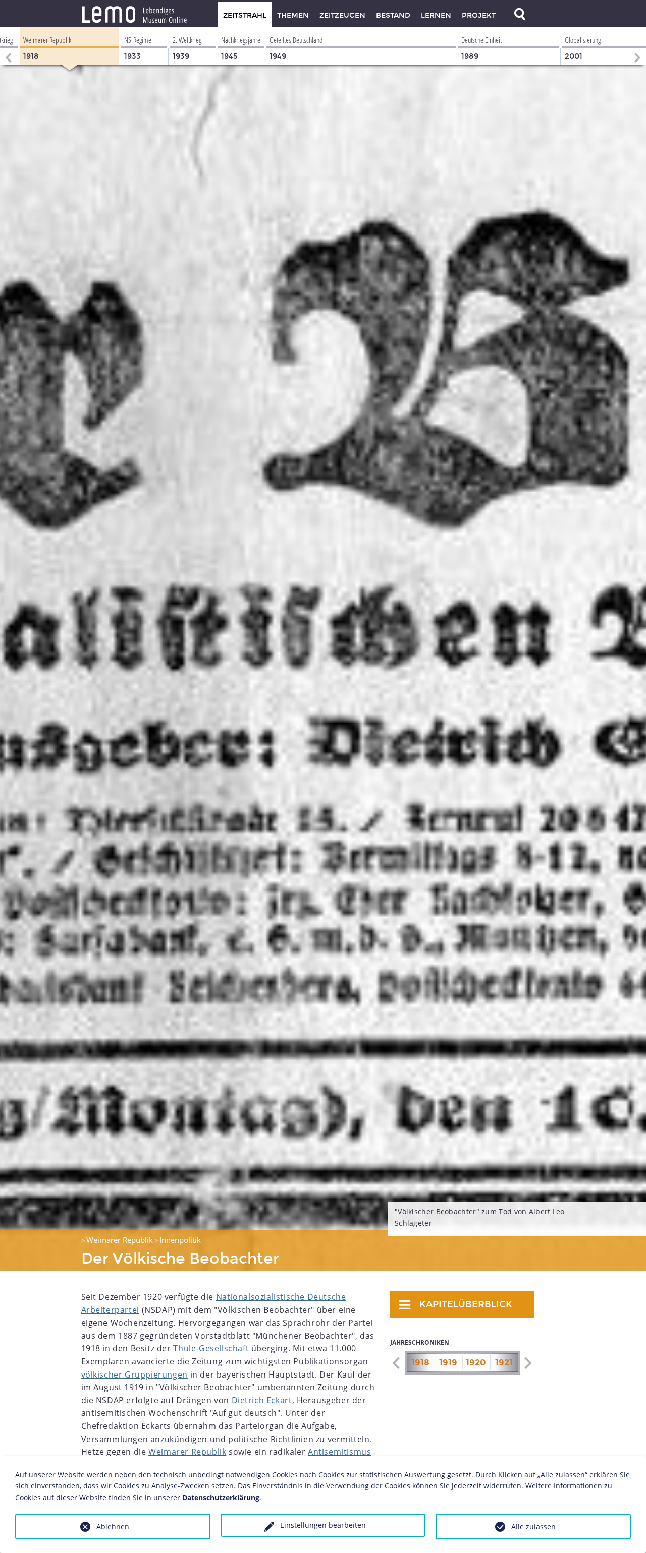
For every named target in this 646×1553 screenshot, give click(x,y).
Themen (293, 15)
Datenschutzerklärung (220, 1497)
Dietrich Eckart (262, 1400)
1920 (476, 1362)
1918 (420, 1362)
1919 (448, 1362)
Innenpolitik (180, 1240)
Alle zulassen (533, 1526)
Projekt (479, 15)
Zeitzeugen (342, 15)
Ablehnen (112, 1526)
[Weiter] (638, 46)
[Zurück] (7, 46)
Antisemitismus (339, 1451)
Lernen (436, 15)
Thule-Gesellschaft (211, 1348)
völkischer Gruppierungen (134, 1374)
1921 (504, 1362)
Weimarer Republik (119, 1240)
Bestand (393, 15)
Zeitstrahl (244, 15)
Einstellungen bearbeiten (323, 1525)
